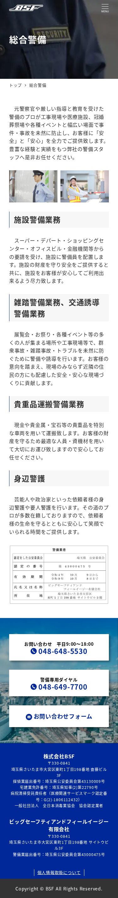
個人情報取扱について (59, 872)
